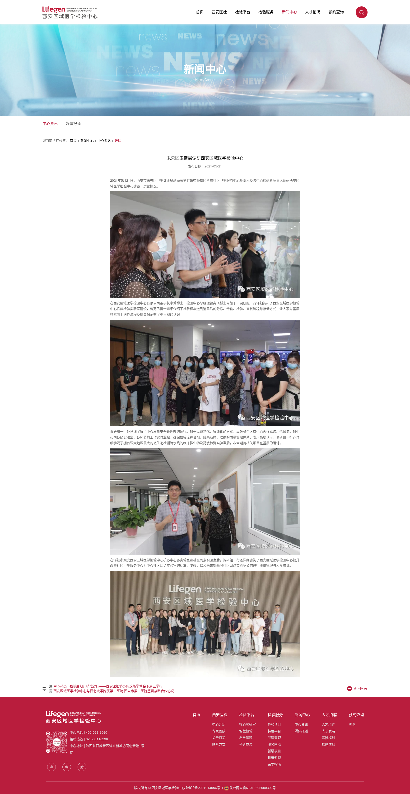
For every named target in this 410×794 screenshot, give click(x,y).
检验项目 (274, 724)
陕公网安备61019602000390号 (252, 787)
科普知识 (274, 757)
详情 (118, 140)
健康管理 (274, 737)
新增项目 (274, 750)
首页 (200, 11)
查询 (352, 724)
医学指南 (274, 764)
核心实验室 (247, 724)
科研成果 (245, 744)
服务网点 (274, 744)
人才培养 (328, 724)
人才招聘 (312, 11)
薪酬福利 (328, 737)
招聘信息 (328, 744)
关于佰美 (218, 737)
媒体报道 (73, 123)
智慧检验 (245, 730)
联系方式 (218, 744)
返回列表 (361, 688)
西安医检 (219, 11)
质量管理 (245, 737)
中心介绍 (218, 724)
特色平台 (274, 730)
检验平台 (242, 11)
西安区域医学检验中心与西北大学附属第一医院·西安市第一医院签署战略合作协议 (113, 690)
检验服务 (266, 11)
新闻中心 (289, 11)
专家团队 (218, 730)
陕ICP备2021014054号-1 (204, 787)
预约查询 (336, 11)
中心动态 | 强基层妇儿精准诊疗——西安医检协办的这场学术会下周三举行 (108, 686)
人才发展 (328, 730)
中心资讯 (50, 123)
